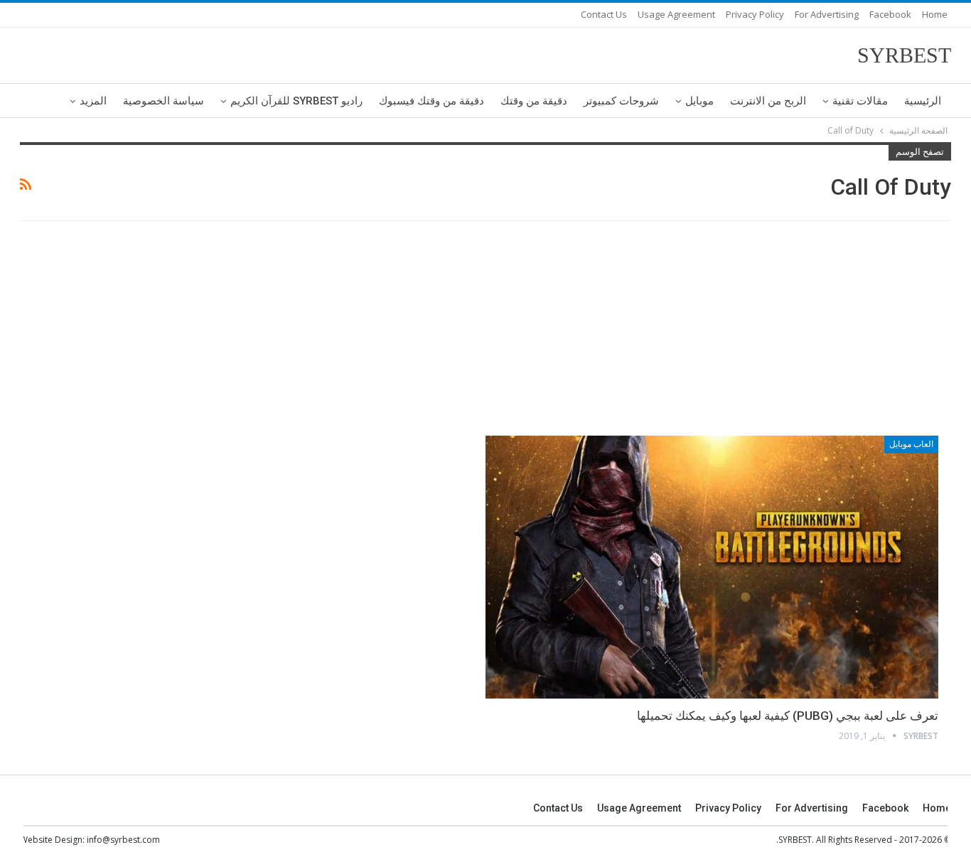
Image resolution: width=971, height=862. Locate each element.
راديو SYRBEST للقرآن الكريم (296, 101)
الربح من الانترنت (768, 101)
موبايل (699, 101)
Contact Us (604, 14)
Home (935, 14)
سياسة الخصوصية (163, 101)
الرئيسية (922, 101)
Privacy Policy (755, 14)
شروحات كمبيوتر (621, 101)
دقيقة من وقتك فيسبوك (431, 101)
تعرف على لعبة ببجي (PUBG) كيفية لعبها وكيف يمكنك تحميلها (787, 716)
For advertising (827, 14)
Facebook (890, 14)
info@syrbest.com (123, 840)
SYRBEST (904, 55)
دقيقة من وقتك (533, 101)
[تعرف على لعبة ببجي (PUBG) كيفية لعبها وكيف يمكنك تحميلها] (712, 567)
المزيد (93, 101)
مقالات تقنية (860, 101)
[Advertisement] (485, 330)
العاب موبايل (911, 444)
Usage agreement (676, 14)
